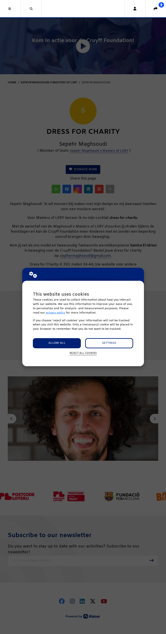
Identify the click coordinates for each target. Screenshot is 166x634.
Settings (109, 343)
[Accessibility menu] (161, 4)
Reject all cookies (83, 353)
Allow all (56, 343)
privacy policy (55, 313)
